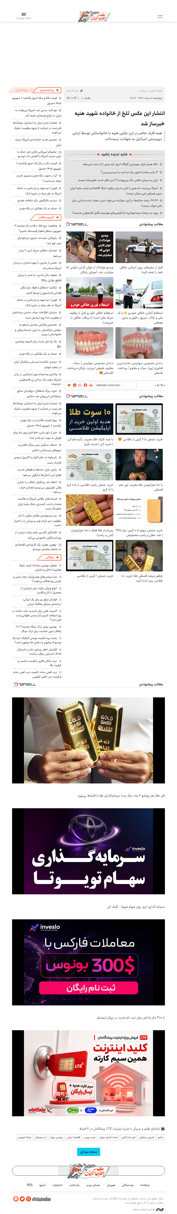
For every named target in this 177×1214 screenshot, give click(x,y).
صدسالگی (128, 1185)
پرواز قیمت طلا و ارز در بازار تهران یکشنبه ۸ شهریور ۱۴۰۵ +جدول (40, 423)
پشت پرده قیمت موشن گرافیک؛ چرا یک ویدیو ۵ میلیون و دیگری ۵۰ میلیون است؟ (36, 640)
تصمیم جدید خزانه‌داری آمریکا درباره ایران (38, 142)
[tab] (49, 90)
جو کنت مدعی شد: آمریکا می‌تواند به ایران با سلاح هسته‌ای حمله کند (38, 113)
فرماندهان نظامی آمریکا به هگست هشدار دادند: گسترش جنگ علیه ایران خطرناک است (39, 503)
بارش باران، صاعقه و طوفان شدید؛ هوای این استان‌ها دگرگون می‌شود (39, 472)
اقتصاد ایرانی (73, 1137)
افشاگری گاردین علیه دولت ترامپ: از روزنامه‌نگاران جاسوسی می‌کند (38, 535)
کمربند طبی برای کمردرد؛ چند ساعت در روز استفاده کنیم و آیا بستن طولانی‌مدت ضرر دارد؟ (36, 615)
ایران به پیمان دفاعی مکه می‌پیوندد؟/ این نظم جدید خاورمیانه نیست (118, 180)
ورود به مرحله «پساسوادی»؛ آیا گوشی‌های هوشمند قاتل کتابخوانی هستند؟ (115, 213)
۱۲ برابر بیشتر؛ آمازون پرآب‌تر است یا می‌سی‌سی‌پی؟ (129, 172)
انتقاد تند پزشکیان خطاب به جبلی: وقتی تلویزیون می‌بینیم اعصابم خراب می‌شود (39, 487)
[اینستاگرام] (28, 1199)
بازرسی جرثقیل (146, 1137)
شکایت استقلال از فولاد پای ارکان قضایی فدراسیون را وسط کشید (40, 290)
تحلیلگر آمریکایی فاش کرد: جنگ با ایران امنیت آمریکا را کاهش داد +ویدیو (39, 154)
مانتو (160, 1137)
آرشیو (43, 1185)
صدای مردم (93, 1185)
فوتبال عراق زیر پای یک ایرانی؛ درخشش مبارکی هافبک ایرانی (42, 601)
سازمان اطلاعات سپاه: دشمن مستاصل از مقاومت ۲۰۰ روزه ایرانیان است (36, 315)
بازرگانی (50, 557)
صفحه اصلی (156, 91)
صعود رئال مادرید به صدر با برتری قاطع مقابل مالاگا (39, 278)
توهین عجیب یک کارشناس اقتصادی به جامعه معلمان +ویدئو (38, 546)
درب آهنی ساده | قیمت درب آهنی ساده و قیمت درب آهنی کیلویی (37, 674)
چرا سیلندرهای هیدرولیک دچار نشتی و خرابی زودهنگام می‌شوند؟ (37, 578)
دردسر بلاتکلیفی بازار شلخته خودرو (37, 200)
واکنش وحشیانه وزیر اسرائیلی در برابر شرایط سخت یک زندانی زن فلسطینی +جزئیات (37, 379)
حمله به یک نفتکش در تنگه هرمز (38, 208)
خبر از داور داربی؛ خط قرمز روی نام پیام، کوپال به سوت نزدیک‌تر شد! (37, 435)
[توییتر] (22, 1199)
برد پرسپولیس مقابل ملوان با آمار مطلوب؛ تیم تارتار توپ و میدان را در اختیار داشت (37, 520)
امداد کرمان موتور (109, 1137)
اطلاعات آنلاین (94, 16)
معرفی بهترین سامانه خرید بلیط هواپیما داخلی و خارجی (40, 567)
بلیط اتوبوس (24, 1137)
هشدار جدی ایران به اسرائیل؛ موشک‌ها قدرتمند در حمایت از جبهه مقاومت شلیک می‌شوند (37, 127)
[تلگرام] (16, 1199)
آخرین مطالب (46, 217)
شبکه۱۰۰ (145, 1185)
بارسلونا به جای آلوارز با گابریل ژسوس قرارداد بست (37, 460)
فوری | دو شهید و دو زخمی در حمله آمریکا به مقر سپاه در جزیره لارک (39, 191)
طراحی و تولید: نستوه (144, 1209)
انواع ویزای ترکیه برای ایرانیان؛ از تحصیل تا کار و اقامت (41, 590)
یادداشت (74, 1185)
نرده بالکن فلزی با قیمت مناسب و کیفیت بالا (39, 663)
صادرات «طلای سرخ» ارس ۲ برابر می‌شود (40, 253)
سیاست (143, 91)
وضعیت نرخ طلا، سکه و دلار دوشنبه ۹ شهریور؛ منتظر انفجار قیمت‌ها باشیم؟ (37, 228)
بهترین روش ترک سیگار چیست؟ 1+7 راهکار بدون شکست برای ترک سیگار (38, 628)
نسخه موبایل (88, 1151)
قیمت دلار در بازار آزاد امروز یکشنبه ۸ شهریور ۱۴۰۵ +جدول (38, 166)
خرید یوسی (90, 1137)
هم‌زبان (111, 1185)
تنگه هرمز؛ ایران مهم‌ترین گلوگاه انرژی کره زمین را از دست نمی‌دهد (120, 164)
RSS (30, 1185)
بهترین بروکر (56, 1137)
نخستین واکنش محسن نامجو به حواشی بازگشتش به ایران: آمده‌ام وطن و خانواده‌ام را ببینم (38, 329)
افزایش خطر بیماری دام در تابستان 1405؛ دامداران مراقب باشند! (39, 651)
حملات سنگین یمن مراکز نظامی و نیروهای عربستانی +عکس (39, 447)
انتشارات (57, 1185)
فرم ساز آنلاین (128, 1137)
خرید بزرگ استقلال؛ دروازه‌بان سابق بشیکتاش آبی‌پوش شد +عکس (39, 393)
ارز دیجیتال (40, 1137)
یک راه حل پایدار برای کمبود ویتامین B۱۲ (38, 344)
